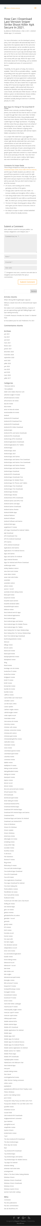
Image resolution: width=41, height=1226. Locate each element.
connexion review (9, 759)
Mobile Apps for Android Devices (14, 1042)
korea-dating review (10, 959)
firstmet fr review (9, 859)
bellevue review (9, 609)
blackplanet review (9, 659)
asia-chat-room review (11, 571)
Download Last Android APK (13, 821)
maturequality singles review (13, 1010)
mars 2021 (7, 343)
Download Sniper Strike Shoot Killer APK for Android (20, 170)
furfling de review (9, 904)
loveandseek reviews (10, 995)
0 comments (17, 33)
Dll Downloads (8, 795)
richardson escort (9, 1110)
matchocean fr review (11, 1007)
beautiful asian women (11, 601)
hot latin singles (9, 942)
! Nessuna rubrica (9, 386)
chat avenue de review (11, 721)
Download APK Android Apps (13, 809)
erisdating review (9, 842)
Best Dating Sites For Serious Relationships (17, 633)
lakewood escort (9, 962)
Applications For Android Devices (14, 551)
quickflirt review (9, 1107)
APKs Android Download (11, 545)
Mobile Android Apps (10, 1024)
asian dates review (10, 574)
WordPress (20, 1223)
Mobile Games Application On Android (16, 1048)
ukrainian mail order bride (12, 1168)
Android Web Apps (9, 524)
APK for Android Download (12, 539)
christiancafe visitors (10, 733)
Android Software (9, 518)
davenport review (9, 777)
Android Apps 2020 (10, 451)
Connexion (7, 1200)
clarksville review (9, 742)
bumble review (8, 692)
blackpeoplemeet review (11, 656)
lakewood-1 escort (10, 965)
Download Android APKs (11, 804)
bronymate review (9, 686)
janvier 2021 (8, 349)
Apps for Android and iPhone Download (16, 562)
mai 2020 (7, 369)
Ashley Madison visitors (11, 568)
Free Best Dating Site (10, 886)
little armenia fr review (11, 983)
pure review (7, 1098)
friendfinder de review (10, 892)
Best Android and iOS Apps (12, 612)
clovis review (8, 748)
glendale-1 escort (9, 918)
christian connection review (12, 730)
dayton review (8, 780)
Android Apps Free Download (13, 486)
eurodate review (9, 848)
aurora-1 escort (9, 589)
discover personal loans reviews (14, 789)
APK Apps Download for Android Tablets (16, 530)
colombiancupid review (11, 754)
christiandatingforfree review (13, 739)
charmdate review (9, 718)
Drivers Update (8, 830)
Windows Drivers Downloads (13, 1183)
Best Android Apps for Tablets (13, 627)
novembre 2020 (9, 355)
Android (6, 415)
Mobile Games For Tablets (12, 1051)
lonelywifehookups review (12, 989)
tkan (5, 1148)
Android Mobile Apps (10, 512)
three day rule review (10, 1145)
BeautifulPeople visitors (11, 606)
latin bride (7, 968)
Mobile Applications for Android (13, 1030)
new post (7, 1068)
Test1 (6, 1136)
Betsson (6, 642)
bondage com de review (11, 668)
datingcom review (9, 774)
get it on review (9, 909)
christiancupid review (10, 736)
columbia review (9, 756)
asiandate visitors (9, 583)
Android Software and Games (13, 521)
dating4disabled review (11, 771)
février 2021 (7, 346)
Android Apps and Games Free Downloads (17, 462)
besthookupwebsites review (12, 639)
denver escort (8, 783)
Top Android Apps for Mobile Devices (15, 1159)
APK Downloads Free (10, 536)
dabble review (8, 762)
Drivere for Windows (10, 827)
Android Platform (9, 515)
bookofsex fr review (10, 671)
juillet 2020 (7, 363)
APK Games (7, 542)
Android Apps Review (10, 495)
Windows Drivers (9, 1177)
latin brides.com (9, 971)
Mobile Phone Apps (10, 1054)
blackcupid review (9, 654)
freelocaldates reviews (11, 889)
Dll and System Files (10, 792)
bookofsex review (9, 674)
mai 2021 (7, 337)
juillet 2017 (7, 378)
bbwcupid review (9, 595)
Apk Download (8, 533)
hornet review (8, 936)
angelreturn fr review (10, 527)
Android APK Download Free (13, 421)
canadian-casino (9, 701)
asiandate (7, 580)
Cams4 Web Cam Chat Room (13, 698)
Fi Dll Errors (7, 854)
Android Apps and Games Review (14, 465)
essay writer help (9, 845)
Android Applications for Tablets (14, 445)
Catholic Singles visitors (11, 709)
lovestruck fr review (10, 998)
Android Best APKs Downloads (13, 498)
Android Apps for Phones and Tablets (15, 483)
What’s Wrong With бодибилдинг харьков (17, 300)
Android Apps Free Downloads (13, 489)
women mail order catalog (12, 1192)
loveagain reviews (9, 992)
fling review (7, 862)
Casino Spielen (8, 707)
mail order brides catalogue (12, 1004)
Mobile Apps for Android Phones (14, 1045)
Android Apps (8, 448)
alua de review (8, 404)
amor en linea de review (11, 409)
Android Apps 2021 (10, 453)
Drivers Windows (9, 833)
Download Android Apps (11, 807)
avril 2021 (7, 340)
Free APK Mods (9, 877)
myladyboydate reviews (11, 1059)
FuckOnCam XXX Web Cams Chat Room (16, 901)
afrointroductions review (11, 398)
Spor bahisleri (8, 1121)
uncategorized (8, 1171)
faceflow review (9, 851)
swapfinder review (9, 1127)
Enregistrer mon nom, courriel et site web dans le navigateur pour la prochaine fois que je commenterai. (20, 275)
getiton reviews (9, 912)
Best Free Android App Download (14, 636)
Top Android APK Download (12, 1151)
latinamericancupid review (12, 977)
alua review (7, 406)
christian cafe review (10, 727)
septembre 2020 (9, 357)
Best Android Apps (10, 618)
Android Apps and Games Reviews (14, 468)
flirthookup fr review (10, 865)
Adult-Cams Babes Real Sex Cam (14, 392)
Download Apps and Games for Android (16, 818)
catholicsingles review (10, 712)
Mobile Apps (8, 1033)
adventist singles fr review (12, 395)
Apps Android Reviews (11, 559)
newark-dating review (10, 1071)
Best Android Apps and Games (13, 621)
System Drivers (8, 1130)
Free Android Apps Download (13, 871)
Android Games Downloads (12, 506)
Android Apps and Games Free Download (17, 459)
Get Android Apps (9, 907)
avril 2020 (7, 372)
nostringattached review (11, 1077)
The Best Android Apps (11, 1142)
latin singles (7, 974)
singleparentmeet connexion (13, 1118)
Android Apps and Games (12, 456)
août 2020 (7, 360)
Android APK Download (11, 418)
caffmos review (9, 695)
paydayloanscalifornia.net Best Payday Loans (18, 1089)
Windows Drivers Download (12, 1180)
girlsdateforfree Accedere (12, 915)
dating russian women (11, 768)
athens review (8, 586)
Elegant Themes (20, 1221)
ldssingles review (9, 980)
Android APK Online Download (13, 427)
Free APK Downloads (10, 874)
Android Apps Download (11, 471)
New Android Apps (10, 1065)
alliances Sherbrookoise (13, 31)
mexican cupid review (10, 1015)
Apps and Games (9, 553)
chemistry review (9, 724)
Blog (5, 662)
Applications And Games (11, 548)
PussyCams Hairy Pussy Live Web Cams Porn (18, 1101)
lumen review (8, 1001)
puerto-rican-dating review (12, 1095)
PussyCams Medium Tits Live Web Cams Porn (18, 1104)
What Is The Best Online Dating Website (16, 1174)
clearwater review (9, 745)
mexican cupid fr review (11, 1012)
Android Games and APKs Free (13, 501)
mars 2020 (7, 375)
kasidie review (8, 956)
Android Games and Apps (12, 504)
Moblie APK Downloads (11, 1057)
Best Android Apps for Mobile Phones (15, 624)
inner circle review (9, 951)
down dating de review (11, 801)
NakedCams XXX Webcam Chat (13, 1062)
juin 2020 (7, 366)
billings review (8, 645)
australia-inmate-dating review (13, 592)
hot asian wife (8, 939)
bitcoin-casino (8, 648)
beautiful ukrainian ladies (11, 604)
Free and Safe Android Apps (12, 868)
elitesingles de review (10, 839)
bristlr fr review (8, 680)
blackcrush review (9, 651)
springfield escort (9, 1124)
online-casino (8, 1083)
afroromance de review (11, 401)
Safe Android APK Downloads (13, 1115)
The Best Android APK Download (14, 1139)
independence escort (10, 948)
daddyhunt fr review (10, 765)
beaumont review (9, 598)
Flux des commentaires (11, 1206)
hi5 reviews (7, 927)
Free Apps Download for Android (14, 883)
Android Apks (8, 430)
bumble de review (9, 689)
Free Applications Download (12, 880)
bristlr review (8, 683)
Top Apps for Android (10, 1162)
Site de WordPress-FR (11, 1208)
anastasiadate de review (11, 412)
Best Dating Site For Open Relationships (16, 630)
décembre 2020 (9, 352)
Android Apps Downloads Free (13, 477)
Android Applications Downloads (14, 442)
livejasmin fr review (10, 986)
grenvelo (6, 921)
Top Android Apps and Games (13, 1157)
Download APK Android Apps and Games (16, 812)
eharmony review (9, 836)
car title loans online (10, 704)
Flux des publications (10, 1203)
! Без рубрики (8, 389)
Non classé (7, 1074)
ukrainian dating (9, 1165)
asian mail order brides (11, 577)
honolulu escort (9, 933)
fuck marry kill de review (11, 895)
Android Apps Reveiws (11, 492)
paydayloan (7, 1086)
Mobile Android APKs (10, 1021)
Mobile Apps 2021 (9, 1036)
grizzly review (8, 924)
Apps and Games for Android (13, 556)
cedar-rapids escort (10, 715)
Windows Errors (9, 1186)
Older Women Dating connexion (14, 1080)
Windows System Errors (11, 1189)
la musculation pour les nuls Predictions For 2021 (19, 321)
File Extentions (8, 856)
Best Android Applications (12, 615)
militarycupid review (10, 1018)
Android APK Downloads (11, 424)
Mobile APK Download (11, 1027)
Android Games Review (11, 509)
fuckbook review (9, 898)
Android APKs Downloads (12, 436)
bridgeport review (9, 677)
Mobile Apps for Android (11, 1039)
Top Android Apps (9, 1154)
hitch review (7, 930)
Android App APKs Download (13, 439)
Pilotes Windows (9, 1092)
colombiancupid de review (12, 751)
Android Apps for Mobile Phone (13, 480)
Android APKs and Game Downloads (15, 433)
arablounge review (9, 565)
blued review (8, 665)
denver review (8, 786)
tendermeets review (10, 1133)
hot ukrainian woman (10, 945)
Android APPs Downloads (12, 474)
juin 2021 (7, 334)
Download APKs (9, 815)
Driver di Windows (9, 824)
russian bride (8, 1112)
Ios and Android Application (12, 954)
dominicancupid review (11, 798)
